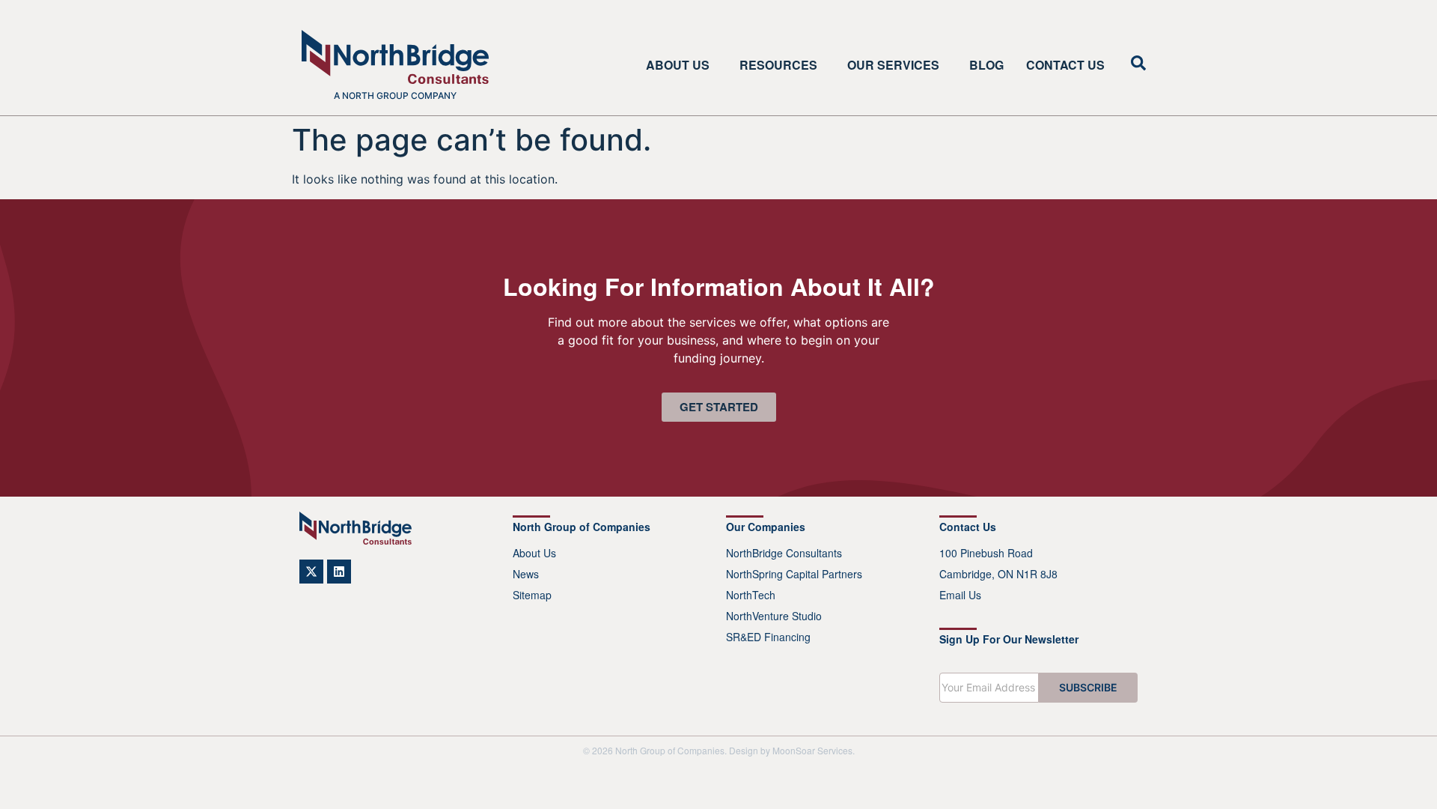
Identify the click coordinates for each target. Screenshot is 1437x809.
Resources (778, 65)
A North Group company (395, 95)
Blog (986, 65)
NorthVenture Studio (774, 615)
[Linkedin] (339, 572)
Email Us (960, 594)
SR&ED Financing (768, 636)
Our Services (893, 65)
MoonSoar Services (812, 750)
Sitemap (532, 594)
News (526, 573)
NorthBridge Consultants (784, 552)
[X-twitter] (311, 572)
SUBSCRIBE (1088, 687)
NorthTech (750, 594)
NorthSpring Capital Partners (794, 573)
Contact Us (1065, 65)
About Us (678, 65)
